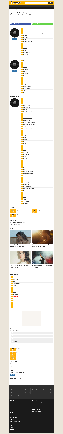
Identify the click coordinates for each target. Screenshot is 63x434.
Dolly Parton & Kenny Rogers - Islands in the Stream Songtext (43, 404)
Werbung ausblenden (40, 7)
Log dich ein (12, 222)
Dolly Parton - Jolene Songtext (37, 402)
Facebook (11, 427)
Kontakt (11, 407)
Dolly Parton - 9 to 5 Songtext (37, 409)
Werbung (11, 404)
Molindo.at (12, 429)
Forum (11, 413)
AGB (16, 417)
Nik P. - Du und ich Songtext (37, 411)
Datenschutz (12, 417)
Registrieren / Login (49, 7)
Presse (11, 402)
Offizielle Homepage (14, 381)
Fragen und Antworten (14, 415)
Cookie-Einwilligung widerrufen (15, 421)
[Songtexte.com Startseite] (16, 3)
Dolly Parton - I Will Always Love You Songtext (40, 407)
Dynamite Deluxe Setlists (15, 380)
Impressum (12, 419)
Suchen (50, 2)
